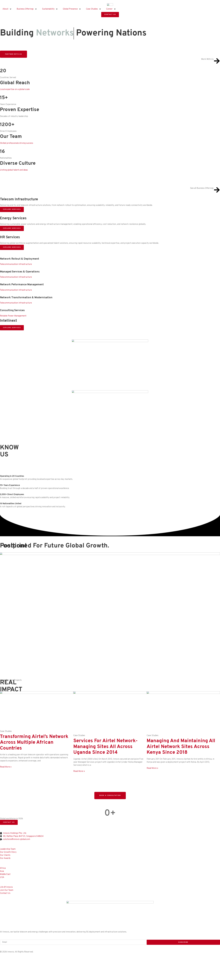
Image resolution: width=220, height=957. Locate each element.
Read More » (5, 767)
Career (109, 9)
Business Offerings (25, 9)
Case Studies (92, 9)
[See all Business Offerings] (217, 190)
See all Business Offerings (202, 188)
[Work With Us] (217, 61)
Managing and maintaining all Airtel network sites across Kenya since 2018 (181, 747)
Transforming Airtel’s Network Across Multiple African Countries (34, 742)
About (5, 9)
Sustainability (48, 9)
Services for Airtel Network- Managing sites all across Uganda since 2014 (105, 747)
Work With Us (207, 59)
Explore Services (12, 209)
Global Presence (70, 9)
